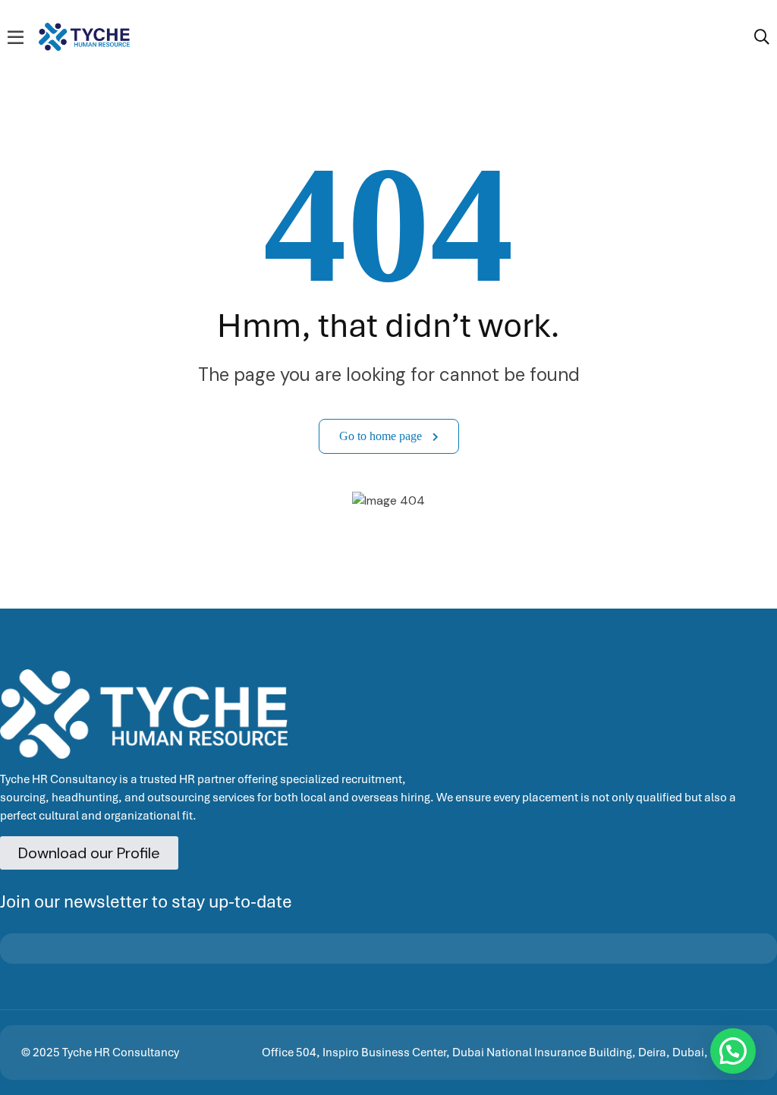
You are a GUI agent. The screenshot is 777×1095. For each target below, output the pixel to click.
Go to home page (382, 436)
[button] (733, 1051)
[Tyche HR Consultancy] (84, 35)
